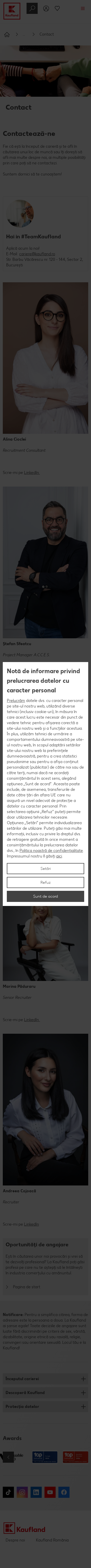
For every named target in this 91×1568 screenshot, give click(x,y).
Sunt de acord (45, 896)
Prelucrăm (16, 700)
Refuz (45, 882)
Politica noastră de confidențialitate (51, 850)
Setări (45, 868)
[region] (45, 784)
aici (59, 856)
